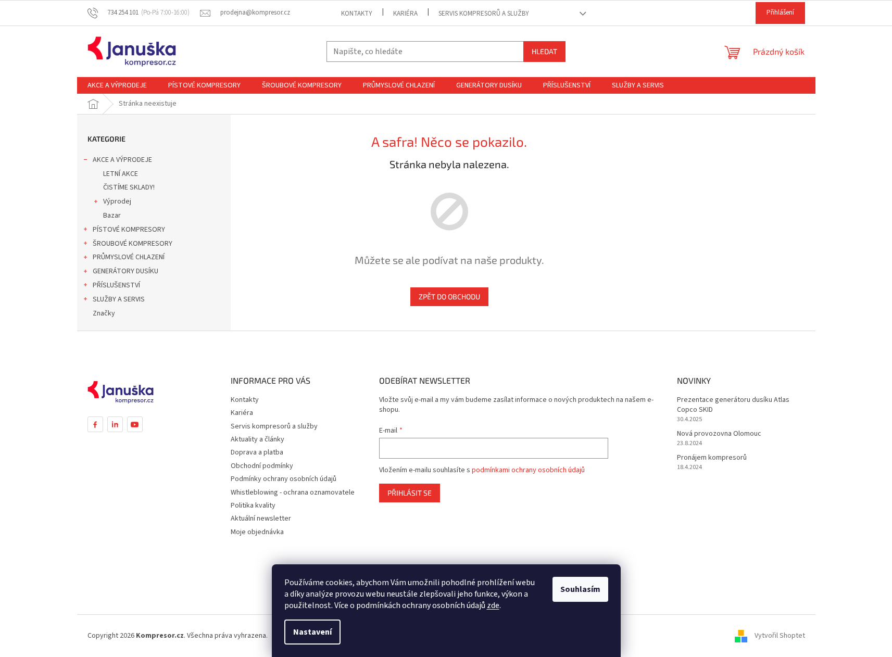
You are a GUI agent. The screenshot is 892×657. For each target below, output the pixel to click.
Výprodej (117, 201)
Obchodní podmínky (262, 466)
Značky (104, 313)
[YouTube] (135, 424)
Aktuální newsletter (261, 518)
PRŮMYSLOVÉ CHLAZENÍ (129, 257)
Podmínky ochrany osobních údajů (283, 479)
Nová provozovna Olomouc (719, 434)
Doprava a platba (257, 452)
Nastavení (312, 632)
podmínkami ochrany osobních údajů (528, 470)
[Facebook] (95, 424)
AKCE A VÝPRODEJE (122, 160)
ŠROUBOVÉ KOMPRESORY (132, 243)
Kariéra (405, 13)
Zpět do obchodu (449, 296)
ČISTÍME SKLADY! (129, 187)
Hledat (544, 51)
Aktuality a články (257, 439)
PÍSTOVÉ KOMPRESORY (129, 229)
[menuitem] (117, 85)
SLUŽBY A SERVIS (119, 299)
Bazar (112, 215)
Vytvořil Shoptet (780, 635)
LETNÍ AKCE (120, 174)
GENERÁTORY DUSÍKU (125, 271)
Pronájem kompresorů (712, 458)
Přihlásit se (409, 492)
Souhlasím (580, 589)
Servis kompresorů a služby (483, 13)
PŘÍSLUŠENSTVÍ (116, 285)
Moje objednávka (257, 532)
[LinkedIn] (115, 424)
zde (493, 605)
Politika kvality (253, 505)
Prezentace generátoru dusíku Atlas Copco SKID (733, 405)
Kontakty (356, 13)
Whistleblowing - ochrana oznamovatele (293, 492)
